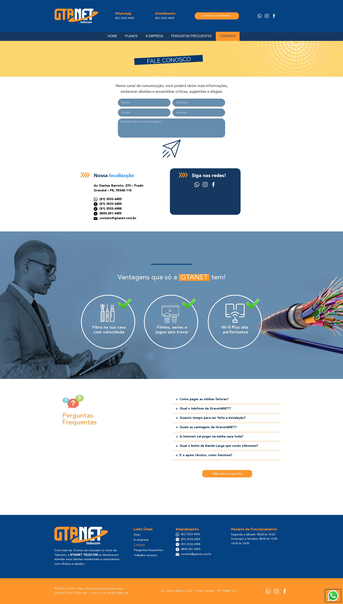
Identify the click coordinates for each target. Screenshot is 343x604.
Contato (228, 36)
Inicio (137, 534)
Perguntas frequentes (191, 36)
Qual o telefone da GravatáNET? (205, 408)
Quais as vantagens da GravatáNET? (208, 427)
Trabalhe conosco (145, 555)
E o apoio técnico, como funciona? (206, 455)
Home (112, 36)
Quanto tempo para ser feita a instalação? (213, 418)
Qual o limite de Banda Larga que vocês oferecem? (219, 446)
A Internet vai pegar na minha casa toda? (211, 436)
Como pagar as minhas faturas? (204, 399)
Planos (131, 36)
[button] (227, 399)
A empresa (154, 36)
